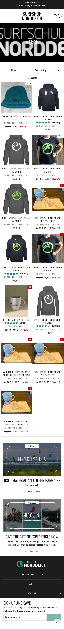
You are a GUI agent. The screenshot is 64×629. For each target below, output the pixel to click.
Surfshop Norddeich (32, 16)
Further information (32, 574)
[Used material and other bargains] (32, 459)
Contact (32, 593)
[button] (43, 122)
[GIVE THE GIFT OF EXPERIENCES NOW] (32, 515)
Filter (13, 70)
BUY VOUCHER (32, 551)
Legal (32, 584)
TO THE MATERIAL (32, 491)
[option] (32, 4)
